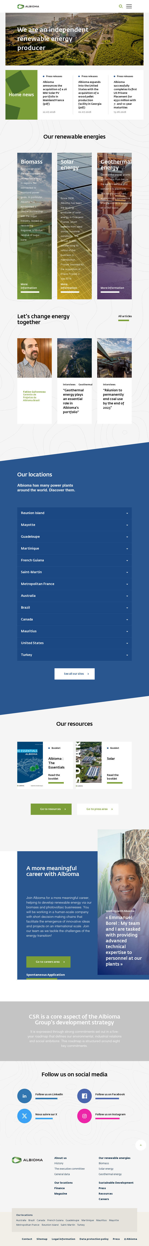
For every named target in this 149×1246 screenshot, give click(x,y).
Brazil (31, 1220)
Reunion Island (50, 1225)
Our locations (63, 1182)
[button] (74, 513)
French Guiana (55, 1220)
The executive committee (69, 1169)
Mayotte (114, 1220)
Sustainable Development (116, 1182)
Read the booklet (54, 777)
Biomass (104, 1163)
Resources (106, 1193)
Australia (21, 1220)
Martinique (87, 1220)
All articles (125, 316)
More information (29, 286)
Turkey (81, 1225)
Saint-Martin (68, 1225)
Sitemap (42, 1239)
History (58, 1163)
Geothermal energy (110, 1174)
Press (102, 1188)
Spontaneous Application (45, 975)
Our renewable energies (114, 1158)
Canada (41, 1220)
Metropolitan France (27, 1225)
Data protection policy (94, 1239)
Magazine (60, 1193)
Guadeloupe (72, 1220)
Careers (104, 1199)
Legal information (63, 1239)
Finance (59, 1188)
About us (60, 1158)
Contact (27, 1239)
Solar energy (106, 1169)
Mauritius (101, 1220)
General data (62, 1174)
